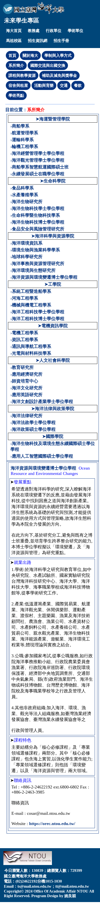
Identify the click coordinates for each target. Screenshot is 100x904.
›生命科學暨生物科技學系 (35, 215)
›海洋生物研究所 (26, 201)
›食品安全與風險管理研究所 (37, 228)
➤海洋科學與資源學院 (52, 236)
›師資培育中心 (24, 381)
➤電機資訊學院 (53, 325)
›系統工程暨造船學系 (30, 291)
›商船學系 (19, 126)
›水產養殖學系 (24, 194)
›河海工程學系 (24, 298)
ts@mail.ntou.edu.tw (34, 886)
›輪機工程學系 (24, 146)
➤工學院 (52, 284)
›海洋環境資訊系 (26, 243)
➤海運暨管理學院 (53, 119)
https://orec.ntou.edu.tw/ (52, 823)
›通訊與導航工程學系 (30, 346)
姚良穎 (70, 896)
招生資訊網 (37, 41)
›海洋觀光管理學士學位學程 (37, 160)
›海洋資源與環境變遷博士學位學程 (43, 277)
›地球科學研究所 (26, 256)
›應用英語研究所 (26, 394)
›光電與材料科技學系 (30, 353)
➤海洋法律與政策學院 (52, 408)
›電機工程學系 (24, 332)
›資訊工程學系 (24, 339)
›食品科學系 (22, 188)
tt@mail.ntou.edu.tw (72, 886)
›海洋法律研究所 (26, 415)
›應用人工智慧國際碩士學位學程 (41, 456)
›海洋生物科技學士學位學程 (37, 208)
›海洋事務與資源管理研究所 (37, 263)
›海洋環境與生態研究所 (33, 270)
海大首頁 (14, 31)
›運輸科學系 (22, 139)
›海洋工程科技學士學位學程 (37, 311)
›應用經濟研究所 (26, 374)
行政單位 (53, 31)
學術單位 (75, 31)
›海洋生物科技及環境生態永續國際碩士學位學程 (52, 446)
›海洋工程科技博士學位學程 (37, 318)
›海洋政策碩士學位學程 (33, 429)
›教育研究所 (22, 367)
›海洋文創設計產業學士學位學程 (41, 401)
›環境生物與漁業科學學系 (35, 249)
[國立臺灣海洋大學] (33, 8)
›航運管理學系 (24, 132)
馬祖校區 (14, 41)
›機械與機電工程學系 (30, 305)
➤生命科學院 (53, 180)
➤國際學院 (52, 436)
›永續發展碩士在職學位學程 (37, 173)
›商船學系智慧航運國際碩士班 (39, 167)
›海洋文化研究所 (26, 387)
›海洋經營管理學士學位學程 (37, 153)
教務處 (34, 31)
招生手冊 (61, 41)
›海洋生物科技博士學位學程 (37, 222)
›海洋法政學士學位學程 (33, 422)
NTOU (82, 891)
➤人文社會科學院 (53, 360)
